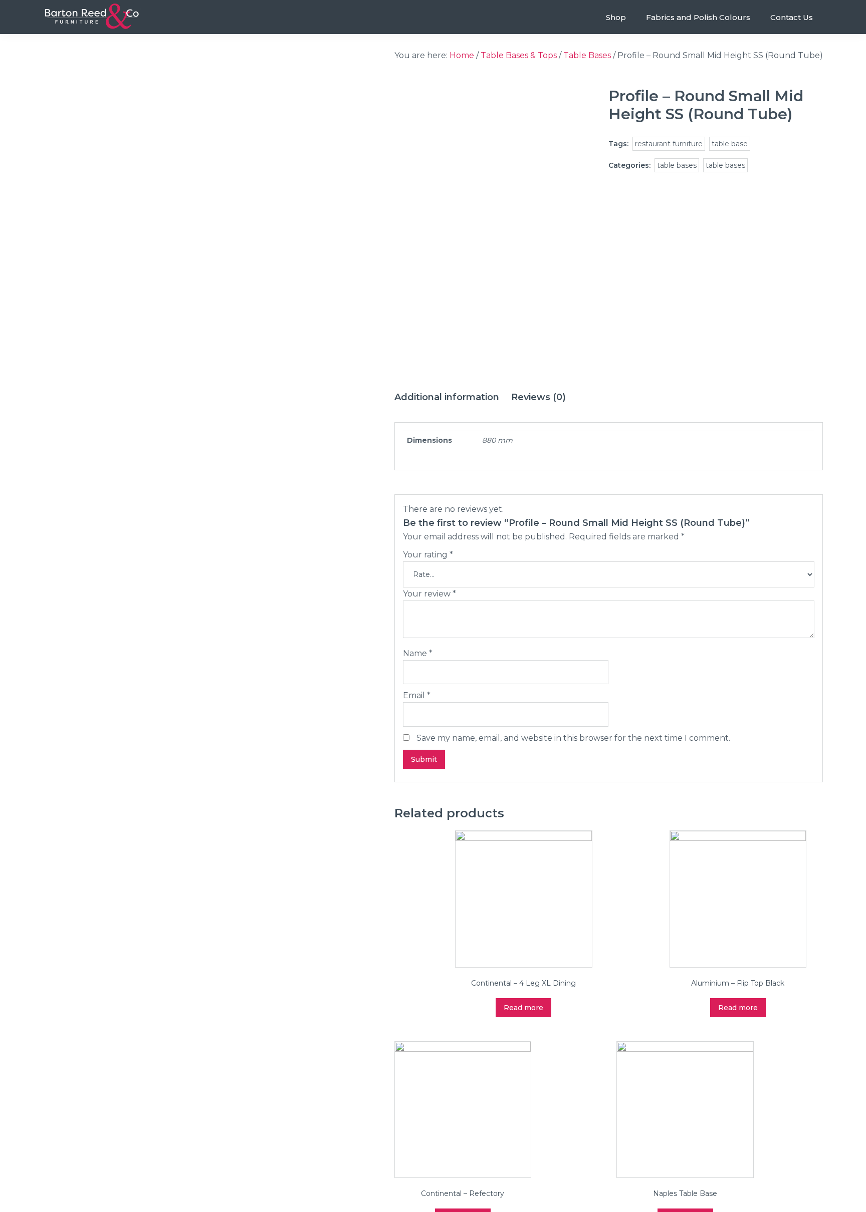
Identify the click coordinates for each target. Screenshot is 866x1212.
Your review (429, 593)
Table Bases (587, 55)
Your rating (428, 554)
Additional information (446, 397)
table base (730, 143)
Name (417, 653)
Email (416, 695)
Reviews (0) (538, 397)
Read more (523, 1007)
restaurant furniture (669, 143)
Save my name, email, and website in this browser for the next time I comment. (573, 738)
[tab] (446, 397)
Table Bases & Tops (519, 55)
